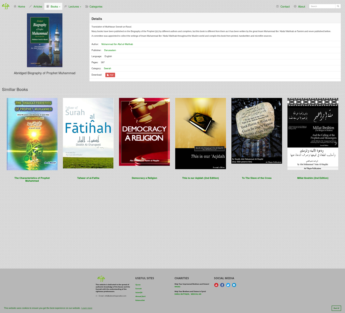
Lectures (73, 6)
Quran (138, 285)
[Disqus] (172, 221)
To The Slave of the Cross (257, 178)
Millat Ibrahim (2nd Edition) (312, 178)
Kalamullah (140, 300)
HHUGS (177, 287)
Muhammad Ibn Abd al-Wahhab (117, 44)
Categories (95, 6)
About (300, 6)
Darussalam (110, 50)
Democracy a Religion (144, 178)
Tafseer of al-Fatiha (88, 178)
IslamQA (138, 292)
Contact (284, 6)
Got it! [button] (336, 308)
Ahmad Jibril (140, 296)
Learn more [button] (86, 308)
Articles (37, 6)
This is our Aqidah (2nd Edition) (200, 178)
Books (54, 6)
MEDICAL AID (196, 294)
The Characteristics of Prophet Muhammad (32, 179)
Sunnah (138, 288)
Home (20, 6)
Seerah (107, 68)
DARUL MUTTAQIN (182, 294)
